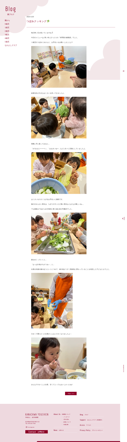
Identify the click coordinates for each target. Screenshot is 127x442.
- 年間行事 (65, 424)
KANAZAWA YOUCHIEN (37, 414)
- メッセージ (66, 417)
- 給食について (66, 422)
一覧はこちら (70, 393)
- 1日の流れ (65, 419)
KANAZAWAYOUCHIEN (123, 368)
